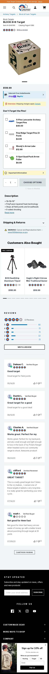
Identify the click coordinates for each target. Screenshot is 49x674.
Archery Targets (9, 14)
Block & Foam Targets (27, 14)
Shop (40, 2)
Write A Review (24, 347)
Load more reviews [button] (24, 552)
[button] (5, 298)
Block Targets (8, 19)
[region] (22, 325)
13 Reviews (22, 30)
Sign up (32, 667)
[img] (4, 30)
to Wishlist (34, 189)
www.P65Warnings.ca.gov (18, 232)
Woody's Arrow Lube (25, 146)
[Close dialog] (45, 645)
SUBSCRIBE (38, 592)
